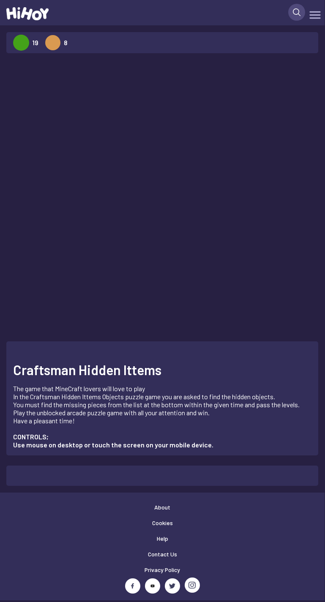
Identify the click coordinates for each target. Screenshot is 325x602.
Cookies (162, 522)
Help (162, 538)
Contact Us (162, 554)
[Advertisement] (73, 186)
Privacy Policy (162, 569)
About (162, 507)
